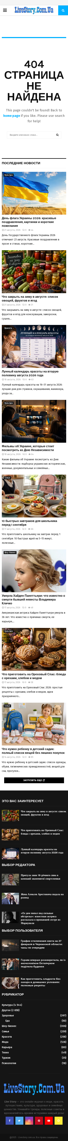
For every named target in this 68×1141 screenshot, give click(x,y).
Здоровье (8, 1015)
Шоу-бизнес (10, 553)
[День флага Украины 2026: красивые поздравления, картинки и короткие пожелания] (34, 193)
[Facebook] (10, 1121)
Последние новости (21, 163)
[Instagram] (29, 1121)
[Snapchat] (59, 1121)
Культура (9, 175)
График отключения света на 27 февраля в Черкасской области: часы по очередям (42, 944)
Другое (6, 1010)
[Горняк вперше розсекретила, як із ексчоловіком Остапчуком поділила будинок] (10, 964)
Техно (5, 1052)
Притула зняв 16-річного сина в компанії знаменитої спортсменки (40, 877)
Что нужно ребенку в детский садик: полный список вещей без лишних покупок (33, 751)
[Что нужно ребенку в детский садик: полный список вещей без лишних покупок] (34, 724)
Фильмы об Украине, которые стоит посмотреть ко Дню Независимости (28, 448)
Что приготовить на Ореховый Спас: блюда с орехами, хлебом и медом (34, 676)
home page (11, 116)
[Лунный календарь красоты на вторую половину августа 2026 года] (34, 346)
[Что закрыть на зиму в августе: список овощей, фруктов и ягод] (34, 271)
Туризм (6, 1057)
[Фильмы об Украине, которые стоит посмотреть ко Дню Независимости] (34, 421)
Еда (6, 253)
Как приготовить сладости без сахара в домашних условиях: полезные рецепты (40, 982)
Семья (7, 478)
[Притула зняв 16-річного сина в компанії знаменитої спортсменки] (10, 879)
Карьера (7, 1047)
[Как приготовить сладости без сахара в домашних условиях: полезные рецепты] (10, 983)
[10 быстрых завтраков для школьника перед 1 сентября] (34, 496)
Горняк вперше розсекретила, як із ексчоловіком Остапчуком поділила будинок (43, 963)
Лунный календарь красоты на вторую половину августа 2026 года (30, 373)
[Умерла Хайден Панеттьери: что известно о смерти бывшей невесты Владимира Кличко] (34, 570)
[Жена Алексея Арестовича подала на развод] (10, 898)
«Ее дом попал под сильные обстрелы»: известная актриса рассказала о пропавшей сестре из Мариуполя (40, 918)
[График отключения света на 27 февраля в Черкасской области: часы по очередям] (10, 945)
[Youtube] (49, 1121)
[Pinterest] (39, 1121)
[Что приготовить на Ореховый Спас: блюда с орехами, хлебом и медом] (34, 649)
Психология (9, 1063)
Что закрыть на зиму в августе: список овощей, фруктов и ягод (30, 298)
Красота (8, 328)
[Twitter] (19, 1121)
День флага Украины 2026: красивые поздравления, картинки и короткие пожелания (29, 222)
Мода (5, 1042)
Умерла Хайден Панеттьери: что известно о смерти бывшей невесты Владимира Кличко (33, 599)
